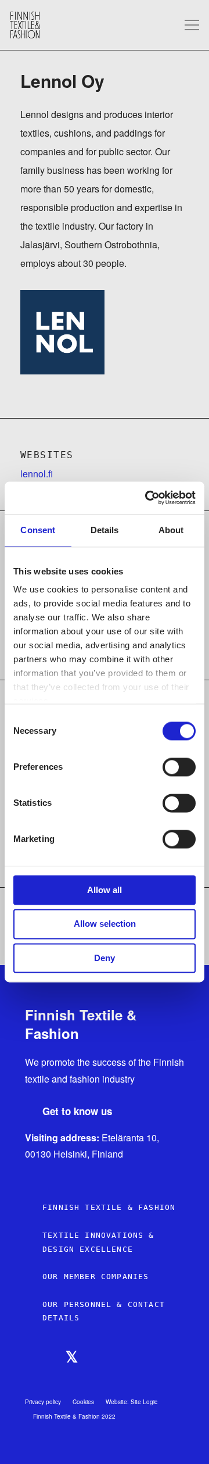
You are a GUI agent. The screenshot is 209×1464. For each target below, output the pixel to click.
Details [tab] (105, 530)
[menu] (192, 25)
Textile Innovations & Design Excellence (98, 1242)
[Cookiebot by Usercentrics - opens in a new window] (147, 497)
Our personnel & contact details (103, 1311)
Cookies (83, 1402)
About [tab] (171, 530)
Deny (104, 958)
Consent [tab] (37, 530)
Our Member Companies (95, 1276)
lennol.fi (36, 473)
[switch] (179, 767)
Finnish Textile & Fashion (108, 1207)
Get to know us (77, 1111)
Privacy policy (43, 1402)
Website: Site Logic (131, 1402)
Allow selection (105, 924)
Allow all (104, 890)
